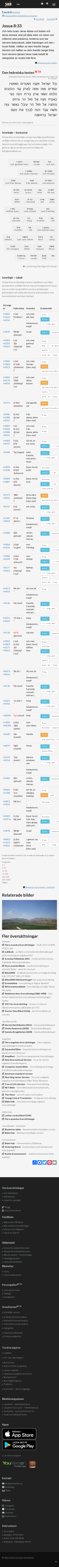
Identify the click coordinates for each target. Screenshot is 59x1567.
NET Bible (9, 1087)
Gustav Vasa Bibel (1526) (17, 1011)
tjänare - (39, 247)
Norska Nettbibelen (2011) (18, 1025)
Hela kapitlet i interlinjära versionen (21, 15)
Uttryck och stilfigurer (14, 1229)
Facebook (10, 1509)
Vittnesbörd (9, 1196)
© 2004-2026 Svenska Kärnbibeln (18, 1557)
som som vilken (25, 238)
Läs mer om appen (12, 1455)
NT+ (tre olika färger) (13, 1357)
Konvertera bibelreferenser (17, 1248)
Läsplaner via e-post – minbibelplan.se (21, 1407)
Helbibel (8, 1353)
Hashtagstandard (12, 1258)
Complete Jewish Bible (16, 1066)
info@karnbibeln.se (13, 1483)
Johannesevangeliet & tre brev (18, 1373)
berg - (28, 219)
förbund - (30, 200)
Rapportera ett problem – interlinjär (40, 887)
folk (44, 257)
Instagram (9, 1505)
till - (52, 219)
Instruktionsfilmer (13, 1210)
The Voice (9, 1094)
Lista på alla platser (12, 1274)
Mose (52, 247)
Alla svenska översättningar (16, 1225)
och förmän (49, 172)
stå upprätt (49, 181)
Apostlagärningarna (12, 1380)
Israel (36, 163)
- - (53, 257)
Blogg (7, 1207)
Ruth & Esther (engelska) (15, 1366)
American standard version (18, 1073)
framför (41, 219)
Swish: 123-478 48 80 (14, 1538)
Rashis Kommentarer (15, 1153)
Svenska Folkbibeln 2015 (17, 958)
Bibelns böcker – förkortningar (18, 1254)
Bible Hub (9, 1101)
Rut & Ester (9, 1362)
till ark (51, 191)
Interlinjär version (12, 1312)
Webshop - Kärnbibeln (17, 1541)
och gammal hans (19, 163)
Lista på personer (12, 1290)
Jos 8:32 (40, 19)
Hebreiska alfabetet (13, 1332)
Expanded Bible (12, 1049)
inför (39, 191)
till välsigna (13, 247)
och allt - (50, 163)
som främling (48, 210)
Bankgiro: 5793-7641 (13, 1534)
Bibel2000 (9, 972)
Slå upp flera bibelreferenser (17, 1251)
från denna (31, 181)
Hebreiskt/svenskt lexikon (16, 1324)
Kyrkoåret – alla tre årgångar (17, 1389)
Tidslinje (7, 1293)
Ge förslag (9, 1487)
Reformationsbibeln (14, 986)
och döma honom (29, 172)
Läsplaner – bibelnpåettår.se (17, 1404)
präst (28, 191)
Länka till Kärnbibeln (13, 1261)
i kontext (12, 12)
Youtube (9, 1512)
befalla (8, 238)
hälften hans (12, 210)
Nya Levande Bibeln (14, 965)
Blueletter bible (12, 1129)
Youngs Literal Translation (18, 1098)
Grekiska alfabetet (12, 1336)
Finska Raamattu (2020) (16, 1028)
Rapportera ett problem (47, 63)
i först (21, 257)
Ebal (40, 238)
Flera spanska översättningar (19, 1119)
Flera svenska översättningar (19, 945)
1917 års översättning (15, 1004)
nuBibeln (9, 951)
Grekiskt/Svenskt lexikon (15, 1317)
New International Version (17, 1059)
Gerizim (16, 219)
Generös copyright (12, 1200)
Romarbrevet (10, 1377)
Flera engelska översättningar (19, 1042)
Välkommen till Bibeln (13, 1222)
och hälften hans (46, 228)
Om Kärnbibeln (11, 1193)
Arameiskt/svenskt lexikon (16, 1320)
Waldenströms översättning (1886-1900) (25, 993)
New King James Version (17, 1077)
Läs (18, 4)
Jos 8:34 (51, 19)
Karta (6, 1271)
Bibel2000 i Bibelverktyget (18, 979)
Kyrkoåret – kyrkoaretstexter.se (19, 1411)
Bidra (8, 1490)
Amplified (9, 1056)
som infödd (30, 210)
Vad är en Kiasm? (11, 1232)
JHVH (17, 200)
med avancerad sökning (43, 979)
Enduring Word (12, 1146)
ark (42, 200)
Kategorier (9, 1328)
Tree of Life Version (14, 1084)
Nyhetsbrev (10, 1516)
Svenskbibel (10, 983)
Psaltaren (8, 1384)
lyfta (52, 200)
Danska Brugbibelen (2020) (18, 1032)
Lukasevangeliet (11, 1370)
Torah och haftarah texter (15, 1414)
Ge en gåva (9, 1531)
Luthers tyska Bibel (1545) (17, 1115)
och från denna (13, 181)
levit (16, 191)
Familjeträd (9, 1297)
